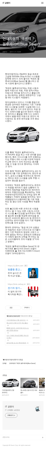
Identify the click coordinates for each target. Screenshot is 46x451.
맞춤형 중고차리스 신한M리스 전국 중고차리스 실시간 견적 (15, 269)
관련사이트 (6, 437)
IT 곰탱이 (6, 3)
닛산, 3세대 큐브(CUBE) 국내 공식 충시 (17, 337)
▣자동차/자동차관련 (13, 316)
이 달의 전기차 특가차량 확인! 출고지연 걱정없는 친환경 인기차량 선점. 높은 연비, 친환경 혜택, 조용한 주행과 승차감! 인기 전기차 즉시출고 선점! (15, 293)
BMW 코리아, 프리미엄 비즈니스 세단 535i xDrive (18, 329)
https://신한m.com (15, 266)
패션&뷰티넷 (7, 446)
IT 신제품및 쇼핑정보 (12, 410)
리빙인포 (5, 442)
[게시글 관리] (18, 308)
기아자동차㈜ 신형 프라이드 (16, 320)
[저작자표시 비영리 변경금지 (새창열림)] (35, 308)
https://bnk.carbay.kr (17, 284)
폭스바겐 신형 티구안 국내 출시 (17, 323)
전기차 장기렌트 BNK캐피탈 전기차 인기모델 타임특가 (15, 288)
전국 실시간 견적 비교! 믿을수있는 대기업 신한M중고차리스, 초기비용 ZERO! (15, 274)
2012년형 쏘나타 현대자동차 (16, 343)
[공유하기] (14, 308)
